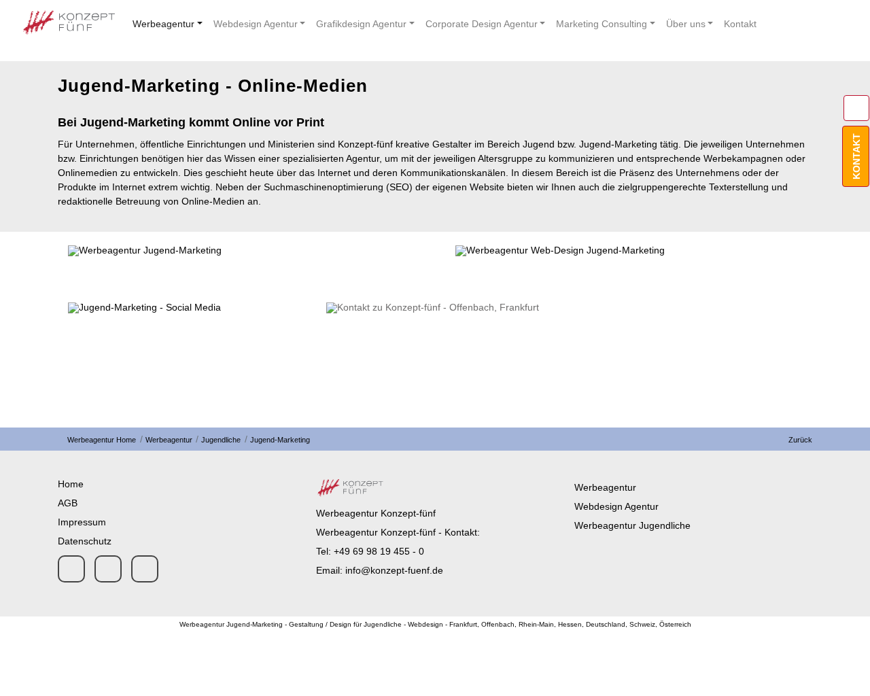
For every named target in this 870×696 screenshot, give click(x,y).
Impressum (82, 522)
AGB (67, 503)
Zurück (798, 440)
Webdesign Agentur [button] (255, 23)
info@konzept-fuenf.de (394, 570)
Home (71, 483)
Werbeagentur (167, 440)
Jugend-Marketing (279, 440)
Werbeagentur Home (101, 440)
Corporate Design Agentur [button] (481, 23)
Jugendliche (220, 440)
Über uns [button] (686, 23)
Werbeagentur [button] (163, 23)
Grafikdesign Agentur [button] (361, 23)
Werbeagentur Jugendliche (632, 525)
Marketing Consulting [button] (601, 23)
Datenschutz (84, 541)
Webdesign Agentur (616, 506)
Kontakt (740, 23)
